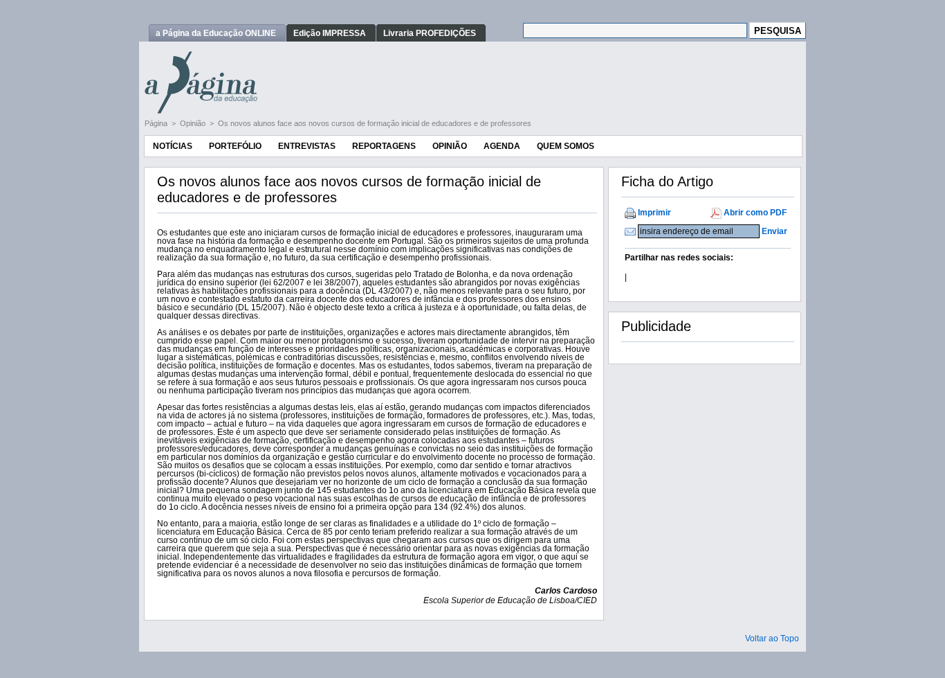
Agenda (502, 146)
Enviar (774, 231)
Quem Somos (565, 146)
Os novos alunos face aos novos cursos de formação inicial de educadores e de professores (374, 123)
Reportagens (384, 146)
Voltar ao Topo (772, 638)
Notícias (172, 146)
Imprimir (654, 212)
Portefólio (235, 146)
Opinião (194, 123)
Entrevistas (307, 146)
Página (157, 123)
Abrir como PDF (755, 212)
